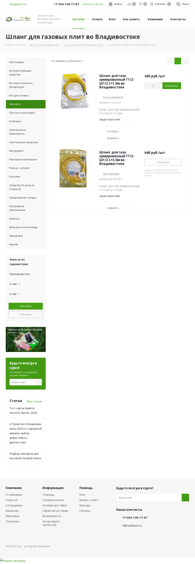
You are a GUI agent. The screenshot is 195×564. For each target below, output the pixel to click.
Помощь (48, 494)
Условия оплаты (53, 500)
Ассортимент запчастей (51, 523)
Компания (14, 488)
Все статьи (34, 401)
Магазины (12, 516)
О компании (14, 494)
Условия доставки (54, 505)
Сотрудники (14, 505)
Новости (12, 500)
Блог (82, 494)
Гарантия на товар (55, 510)
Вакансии (12, 510)
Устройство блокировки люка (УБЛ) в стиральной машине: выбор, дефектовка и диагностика (26, 433)
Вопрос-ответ (88, 500)
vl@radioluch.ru (132, 525)
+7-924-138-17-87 (134, 517)
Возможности (51, 516)
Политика (12, 521)
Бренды (84, 505)
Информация (53, 488)
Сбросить (26, 314)
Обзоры (84, 510)
